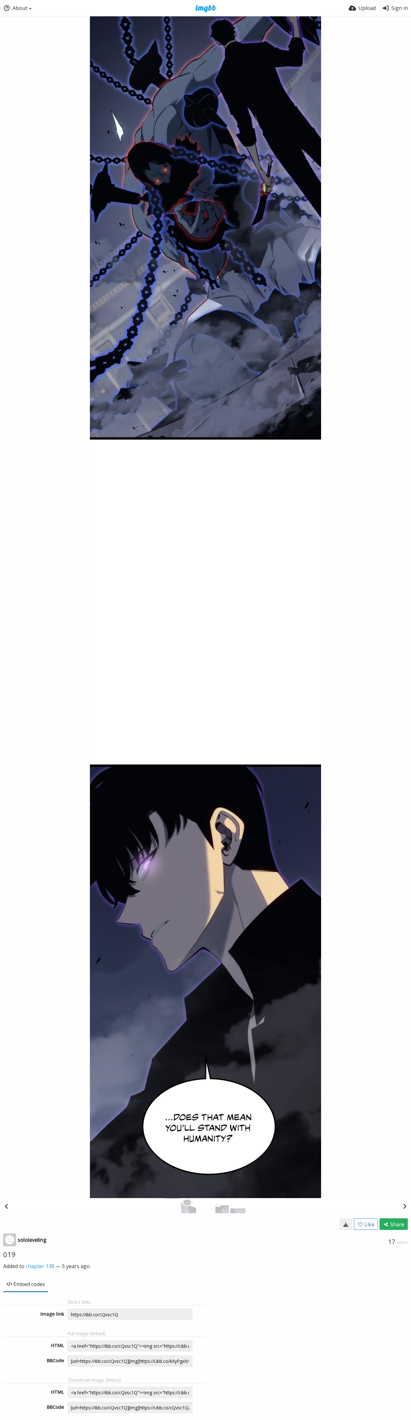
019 (9, 1254)
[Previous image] (6, 1206)
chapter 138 (40, 1266)
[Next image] (404, 1206)
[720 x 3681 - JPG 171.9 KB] (345, 1224)
